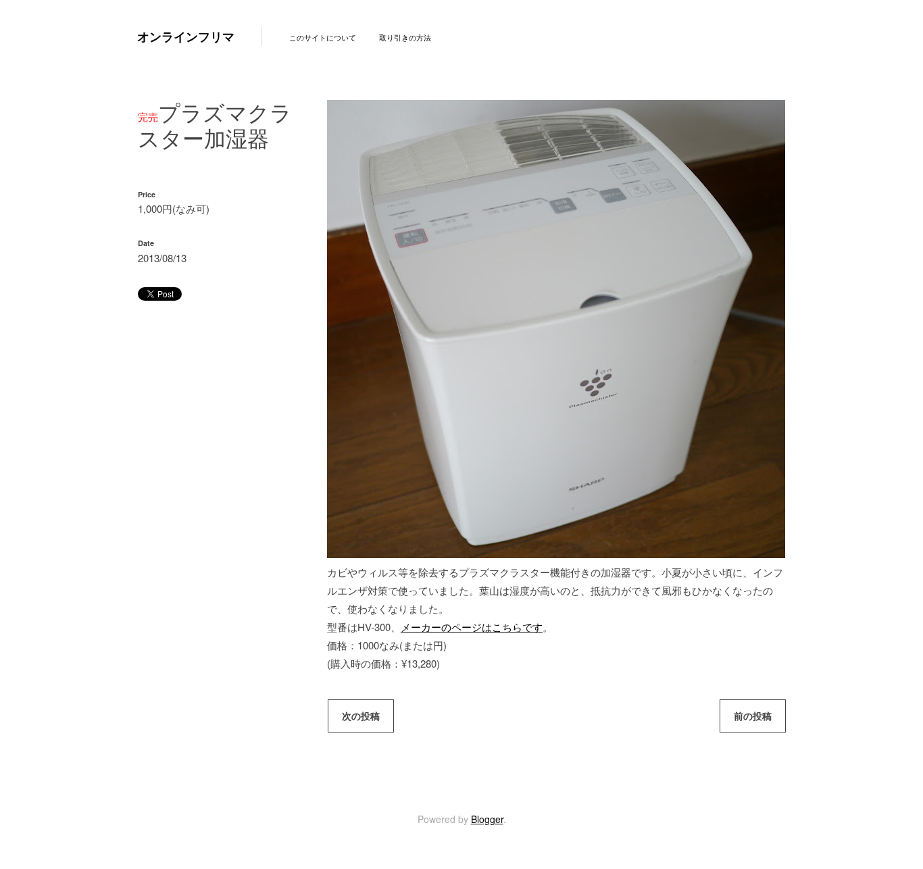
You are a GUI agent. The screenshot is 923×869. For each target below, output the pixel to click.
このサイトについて (322, 37)
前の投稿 (753, 715)
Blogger (487, 819)
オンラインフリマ (185, 36)
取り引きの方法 (405, 37)
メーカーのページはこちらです (472, 627)
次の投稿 (361, 715)
